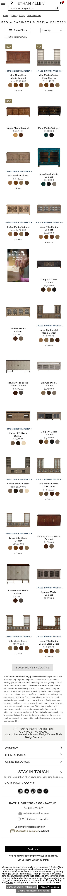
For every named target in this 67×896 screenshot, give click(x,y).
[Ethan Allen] (33, 3)
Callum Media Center (18, 483)
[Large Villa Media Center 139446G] (18, 520)
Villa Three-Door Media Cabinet (18, 76)
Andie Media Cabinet (18, 127)
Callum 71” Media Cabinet (18, 434)
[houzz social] (39, 791)
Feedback (32, 849)
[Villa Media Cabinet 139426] (18, 157)
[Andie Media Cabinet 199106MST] (18, 111)
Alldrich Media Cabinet (18, 330)
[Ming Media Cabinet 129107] (49, 111)
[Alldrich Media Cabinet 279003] (18, 312)
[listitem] (18, 272)
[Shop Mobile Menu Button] (3, 3)
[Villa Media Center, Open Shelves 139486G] (49, 57)
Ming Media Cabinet (48, 127)
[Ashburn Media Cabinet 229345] (49, 574)
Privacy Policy (53, 880)
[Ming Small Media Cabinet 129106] (49, 157)
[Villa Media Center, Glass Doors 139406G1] (49, 465)
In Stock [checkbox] (11, 37)
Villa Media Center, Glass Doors (49, 485)
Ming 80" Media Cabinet (49, 281)
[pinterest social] (33, 791)
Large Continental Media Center (49, 331)
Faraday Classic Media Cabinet (48, 538)
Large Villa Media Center (18, 539)
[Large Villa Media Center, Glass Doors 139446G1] (49, 623)
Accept (49, 887)
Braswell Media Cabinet (49, 384)
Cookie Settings (21, 887)
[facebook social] (26, 791)
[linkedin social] (45, 791)
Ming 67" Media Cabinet (49, 433)
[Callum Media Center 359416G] (18, 465)
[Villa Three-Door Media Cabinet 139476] (18, 57)
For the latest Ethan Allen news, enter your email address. (33, 776)
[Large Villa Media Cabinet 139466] (49, 209)
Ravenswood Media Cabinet (18, 592)
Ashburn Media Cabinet (49, 593)
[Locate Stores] (12, 3)
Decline (33, 891)
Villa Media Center (18, 641)
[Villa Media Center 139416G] (18, 623)
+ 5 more (49, 91)
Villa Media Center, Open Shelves (49, 76)
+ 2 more (49, 499)
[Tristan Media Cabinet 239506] (18, 209)
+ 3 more (49, 345)
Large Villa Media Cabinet (49, 228)
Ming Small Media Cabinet (48, 175)
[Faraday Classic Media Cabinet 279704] (49, 520)
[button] (61, 3)
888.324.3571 (35, 807)
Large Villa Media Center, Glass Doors (49, 642)
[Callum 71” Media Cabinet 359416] (18, 415)
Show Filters (20, 30)
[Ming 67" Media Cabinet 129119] (49, 415)
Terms (9, 882)
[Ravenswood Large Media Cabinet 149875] (18, 366)
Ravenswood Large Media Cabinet (18, 384)
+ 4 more (18, 91)
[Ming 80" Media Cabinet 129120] (49, 263)
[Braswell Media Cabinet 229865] (49, 366)
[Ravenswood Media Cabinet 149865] (18, 574)
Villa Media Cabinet (18, 175)
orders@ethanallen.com (36, 813)
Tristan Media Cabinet (18, 227)
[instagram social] (20, 791)
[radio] (10, 85)
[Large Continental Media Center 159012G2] (49, 312)
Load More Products (32, 667)
